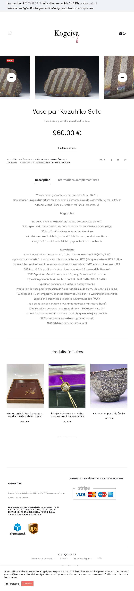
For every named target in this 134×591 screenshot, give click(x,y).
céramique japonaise (54, 162)
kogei (67, 162)
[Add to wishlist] (39, 368)
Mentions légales (82, 558)
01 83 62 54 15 (33, 3)
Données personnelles (43, 558)
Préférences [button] (12, 583)
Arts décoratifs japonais (43, 159)
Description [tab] (42, 180)
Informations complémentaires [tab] (78, 180)
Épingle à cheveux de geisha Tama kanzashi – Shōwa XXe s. (67, 415)
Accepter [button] (27, 583)
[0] (124, 33)
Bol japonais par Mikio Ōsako (109, 413)
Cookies (64, 558)
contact (92, 3)
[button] (59, 436)
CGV (99, 558)
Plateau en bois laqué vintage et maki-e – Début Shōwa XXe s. (25, 415)
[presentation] (11, 77)
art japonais (37, 162)
